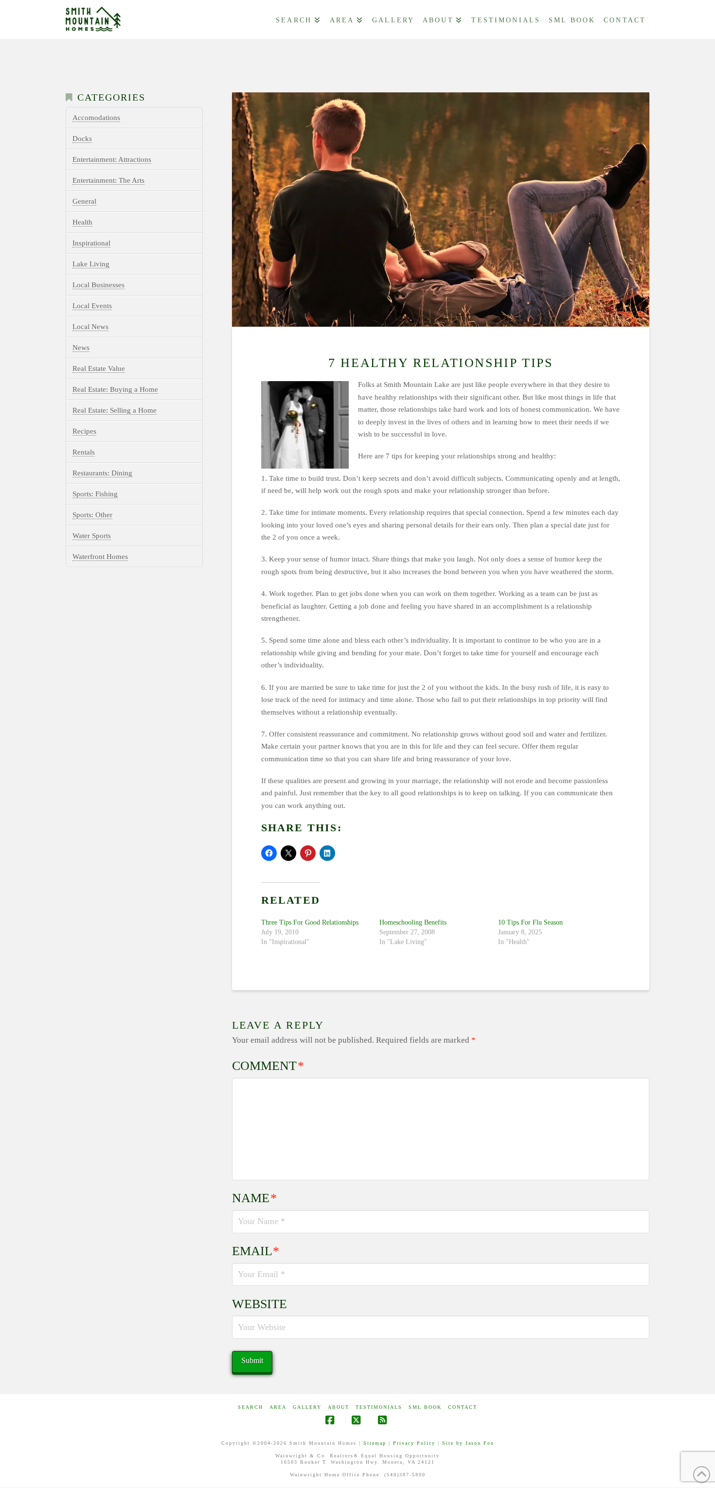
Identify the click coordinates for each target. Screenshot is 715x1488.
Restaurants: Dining (102, 473)
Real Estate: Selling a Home (114, 410)
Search (250, 1407)
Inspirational (91, 243)
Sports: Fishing (95, 494)
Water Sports (91, 536)
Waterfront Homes (100, 556)
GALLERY (307, 1407)
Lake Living (90, 264)
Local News (90, 327)
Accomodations (96, 118)
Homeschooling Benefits (413, 922)
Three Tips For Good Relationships (309, 922)
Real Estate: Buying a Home (115, 389)
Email (256, 1251)
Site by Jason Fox (468, 1443)
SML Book (425, 1407)
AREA (277, 1407)
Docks (82, 138)
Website (259, 1304)
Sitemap (374, 1443)
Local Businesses (98, 285)
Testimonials (379, 1407)
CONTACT (462, 1407)
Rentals (83, 452)
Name (254, 1198)
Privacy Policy (414, 1443)
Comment (268, 1066)
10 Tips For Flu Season (530, 922)
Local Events (92, 306)
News (80, 347)
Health (82, 222)
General (84, 201)
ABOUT (338, 1407)
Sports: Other (92, 515)
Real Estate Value (98, 368)
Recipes (84, 431)
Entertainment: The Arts (108, 180)
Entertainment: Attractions (111, 159)
